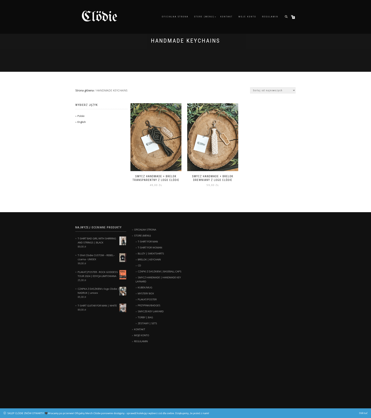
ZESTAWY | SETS (147, 323)
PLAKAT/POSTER (147, 299)
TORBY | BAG (145, 317)
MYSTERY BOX (146, 293)
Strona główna (84, 90)
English (81, 122)
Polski (80, 116)
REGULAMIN (270, 16)
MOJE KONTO (247, 16)
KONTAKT (226, 16)
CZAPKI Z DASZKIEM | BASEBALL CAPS (159, 271)
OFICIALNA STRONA (175, 16)
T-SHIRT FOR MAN (148, 241)
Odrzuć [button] (363, 413)
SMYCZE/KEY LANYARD (151, 311)
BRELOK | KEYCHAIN (149, 259)
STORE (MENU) (204, 16)
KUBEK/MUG (145, 287)
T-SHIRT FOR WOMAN (150, 247)
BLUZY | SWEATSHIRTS (151, 253)
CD (139, 265)
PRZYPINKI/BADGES (149, 305)
